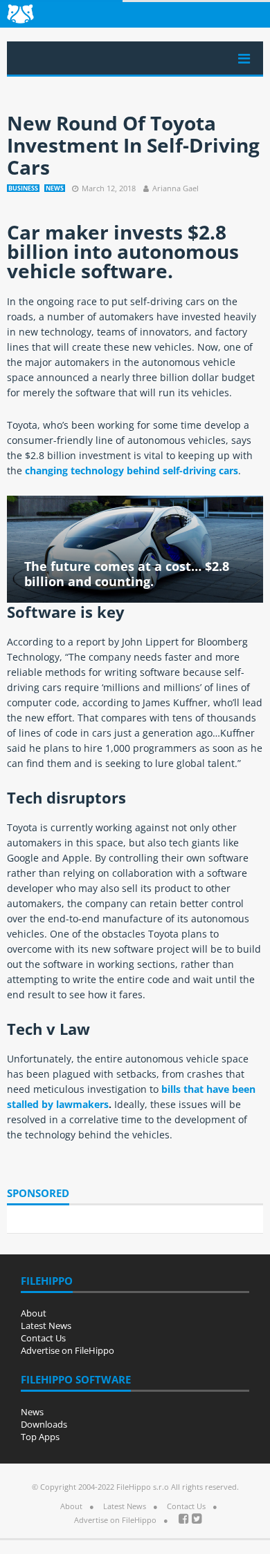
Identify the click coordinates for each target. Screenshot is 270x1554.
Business (23, 188)
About (33, 1313)
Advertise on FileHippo (67, 1350)
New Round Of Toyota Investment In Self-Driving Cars (133, 145)
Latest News (46, 1325)
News (55, 188)
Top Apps (40, 1436)
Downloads (44, 1424)
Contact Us (43, 1338)
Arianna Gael (175, 188)
